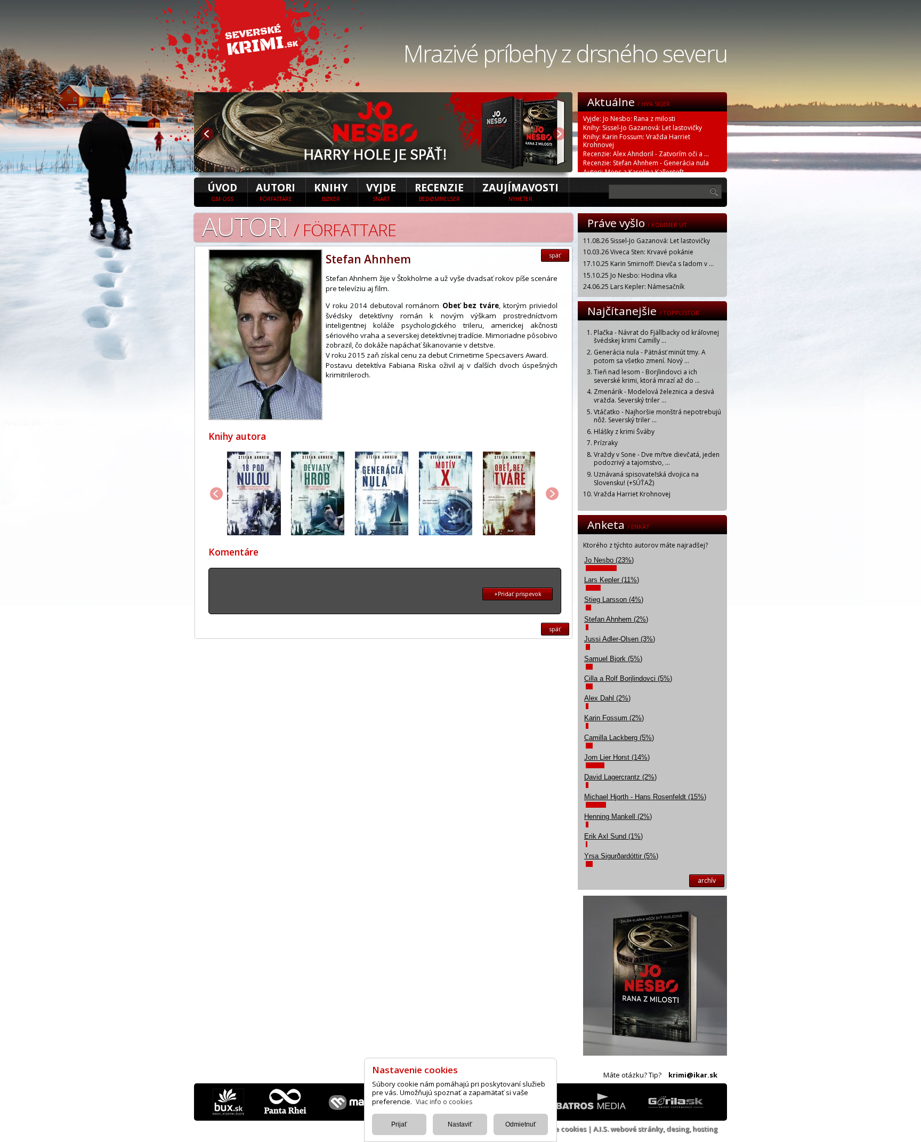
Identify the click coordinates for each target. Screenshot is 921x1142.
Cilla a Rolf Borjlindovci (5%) (628, 678)
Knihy (331, 191)
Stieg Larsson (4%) (613, 599)
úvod (222, 191)
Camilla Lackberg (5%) (619, 737)
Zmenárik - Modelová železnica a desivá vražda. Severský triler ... (654, 396)
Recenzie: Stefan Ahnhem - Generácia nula (646, 162)
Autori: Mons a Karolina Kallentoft (633, 171)
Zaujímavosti (520, 191)
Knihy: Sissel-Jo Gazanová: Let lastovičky (642, 127)
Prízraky (606, 442)
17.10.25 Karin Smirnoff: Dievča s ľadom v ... (648, 263)
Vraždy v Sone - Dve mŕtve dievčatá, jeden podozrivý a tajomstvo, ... (657, 459)
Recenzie (439, 191)
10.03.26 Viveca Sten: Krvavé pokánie (638, 251)
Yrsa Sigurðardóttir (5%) (621, 856)
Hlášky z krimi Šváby (624, 431)
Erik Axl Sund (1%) (613, 836)
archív (707, 880)
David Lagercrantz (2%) (620, 777)
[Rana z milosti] (383, 169)
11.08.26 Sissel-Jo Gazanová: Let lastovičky (646, 240)
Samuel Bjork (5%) (613, 658)
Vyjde (381, 191)
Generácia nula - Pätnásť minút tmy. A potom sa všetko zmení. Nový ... (650, 356)
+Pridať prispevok (518, 594)
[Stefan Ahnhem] (265, 417)
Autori (275, 191)
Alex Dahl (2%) (607, 698)
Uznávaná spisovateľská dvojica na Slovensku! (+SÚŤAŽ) (646, 478)
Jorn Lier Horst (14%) (617, 757)
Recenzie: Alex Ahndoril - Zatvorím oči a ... (646, 153)
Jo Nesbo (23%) (609, 560)
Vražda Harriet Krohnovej (632, 493)
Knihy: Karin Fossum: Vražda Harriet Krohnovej (636, 140)
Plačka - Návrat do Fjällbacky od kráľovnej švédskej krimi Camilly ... (656, 336)
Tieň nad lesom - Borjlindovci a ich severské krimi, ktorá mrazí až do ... (647, 376)
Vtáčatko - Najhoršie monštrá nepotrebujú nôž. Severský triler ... (657, 416)
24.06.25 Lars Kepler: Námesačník (633, 286)
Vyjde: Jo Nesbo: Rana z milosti (629, 118)
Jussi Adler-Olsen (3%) (619, 639)
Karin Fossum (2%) (614, 717)
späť (555, 255)
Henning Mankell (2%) (618, 816)
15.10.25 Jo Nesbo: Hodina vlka (630, 275)
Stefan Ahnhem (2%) (616, 619)
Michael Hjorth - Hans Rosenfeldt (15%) (645, 796)
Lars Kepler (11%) (611, 579)
